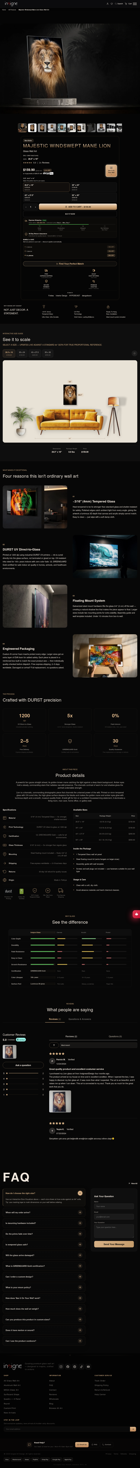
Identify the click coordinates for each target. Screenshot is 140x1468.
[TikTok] (81, 1366)
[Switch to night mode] (134, 353)
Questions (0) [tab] (115, 1036)
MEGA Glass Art (11, 1390)
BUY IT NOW (70, 214)
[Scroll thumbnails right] (120, 128)
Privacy (108, 1454)
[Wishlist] (112, 4)
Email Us (83, 1444)
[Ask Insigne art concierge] (136, 914)
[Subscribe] (133, 1429)
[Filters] (54, 1045)
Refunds (124, 1454)
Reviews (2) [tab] (71, 1036)
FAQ (51, 1385)
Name (96, 1202)
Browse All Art (55, 1408)
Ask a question (23, 1065)
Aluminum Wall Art (12, 1385)
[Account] (108, 4)
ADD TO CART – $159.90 (79, 206)
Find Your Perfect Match (71, 263)
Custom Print (10, 1408)
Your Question (99, 1222)
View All (134, 1183)
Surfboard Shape (11, 1394)
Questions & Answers (79, 1019)
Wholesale (54, 1399)
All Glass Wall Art (12, 1381)
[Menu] (135, 4)
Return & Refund (102, 1390)
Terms (116, 1454)
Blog (51, 1404)
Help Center (100, 1394)
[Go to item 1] (9, 1052)
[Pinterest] (74, 1366)
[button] (23, 1073)
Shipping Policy (102, 1385)
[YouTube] (88, 1366)
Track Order (100, 1381)
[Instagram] (61, 1366)
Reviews (55, 1019)
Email (96, 1212)
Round (7, 1404)
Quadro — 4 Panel (12, 1399)
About (52, 1381)
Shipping (132, 1454)
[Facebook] (68, 1366)
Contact (52, 1390)
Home (4, 10)
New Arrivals (10, 1413)
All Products (12, 10)
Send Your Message (114, 1244)
